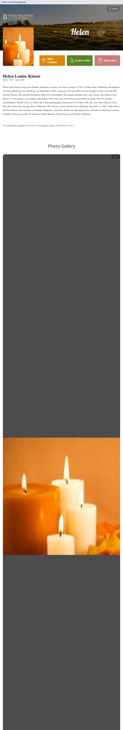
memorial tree (32, 125)
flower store (68, 125)
